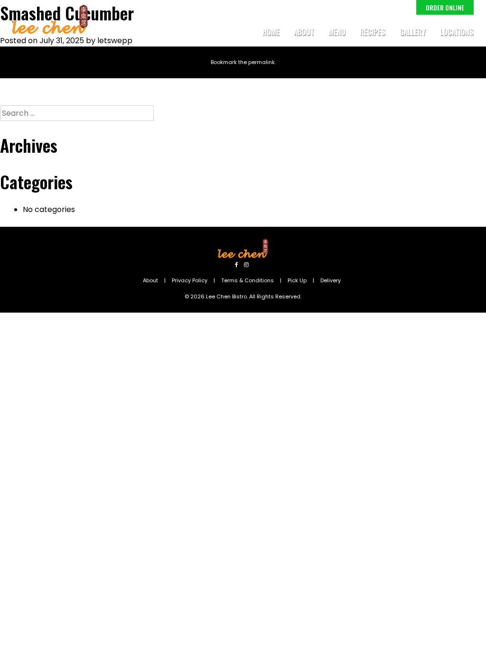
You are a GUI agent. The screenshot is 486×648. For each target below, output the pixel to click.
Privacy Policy (189, 280)
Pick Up (297, 280)
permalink (261, 62)
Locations (457, 31)
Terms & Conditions (247, 280)
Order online (445, 7)
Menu (337, 31)
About (304, 31)
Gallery (413, 31)
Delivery (330, 280)
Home (271, 31)
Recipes (372, 31)
